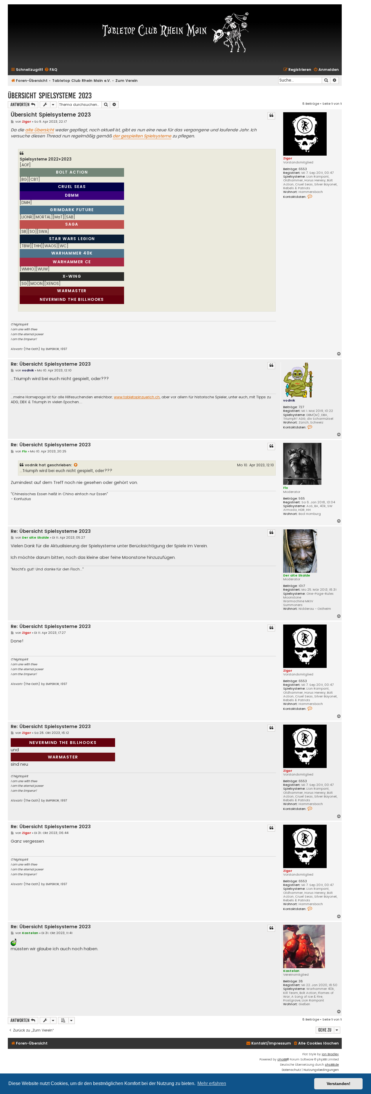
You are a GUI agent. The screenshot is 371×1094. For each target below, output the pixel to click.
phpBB (282, 1059)
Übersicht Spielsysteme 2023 (50, 95)
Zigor (287, 158)
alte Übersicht (39, 130)
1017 (302, 586)
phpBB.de (332, 1064)
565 (302, 498)
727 (301, 407)
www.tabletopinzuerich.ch (137, 397)
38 (301, 981)
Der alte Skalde (296, 575)
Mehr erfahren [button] (211, 1083)
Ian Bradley (330, 1054)
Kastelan (291, 970)
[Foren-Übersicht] (174, 32)
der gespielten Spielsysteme (142, 136)
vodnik (289, 400)
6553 (303, 169)
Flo (285, 487)
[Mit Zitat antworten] (271, 115)
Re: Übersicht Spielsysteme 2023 (51, 364)
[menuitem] (50, 70)
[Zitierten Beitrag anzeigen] (76, 465)
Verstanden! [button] (338, 1083)
